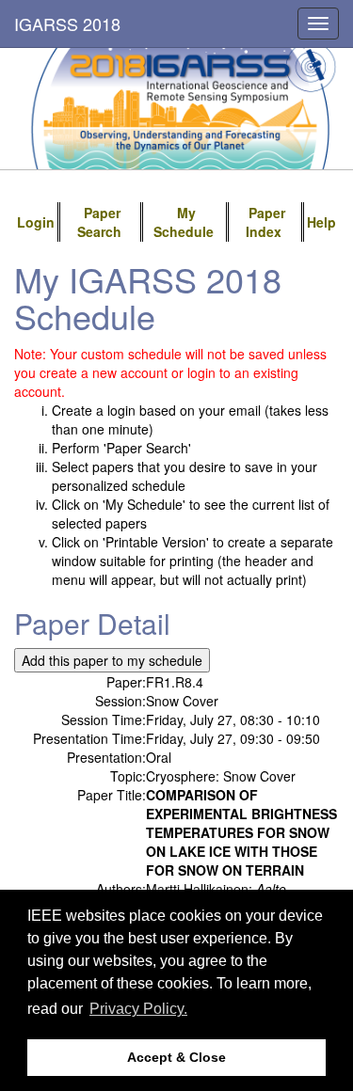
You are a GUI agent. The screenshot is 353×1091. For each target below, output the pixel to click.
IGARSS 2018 (67, 23)
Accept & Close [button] (176, 1057)
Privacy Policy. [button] (138, 1009)
